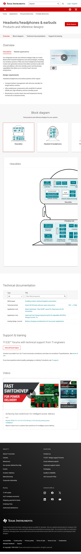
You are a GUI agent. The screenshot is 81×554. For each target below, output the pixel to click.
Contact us (47, 454)
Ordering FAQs (7, 504)
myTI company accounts (11, 496)
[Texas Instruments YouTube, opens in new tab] (60, 500)
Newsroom (6, 461)
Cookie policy (18, 540)
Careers (5, 458)
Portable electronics (42, 14)
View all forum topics (12, 348)
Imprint (19, 543)
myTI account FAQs (49, 476)
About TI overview (9, 454)
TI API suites (7, 492)
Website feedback (8, 543)
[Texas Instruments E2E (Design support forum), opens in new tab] (52, 500)
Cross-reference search (51, 461)
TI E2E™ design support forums (53, 458)
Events (5, 469)
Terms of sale (40, 540)
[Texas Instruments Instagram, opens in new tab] (44, 493)
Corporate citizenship (10, 480)
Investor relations (8, 473)
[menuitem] (70, 9)
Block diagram (71, 24)
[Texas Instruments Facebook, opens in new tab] (52, 493)
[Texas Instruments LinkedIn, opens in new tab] (44, 500)
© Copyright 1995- (10, 547)
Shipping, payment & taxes (11, 500)
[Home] (14, 3)
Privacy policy (29, 540)
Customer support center (51, 465)
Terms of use (52, 540)
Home (5, 14)
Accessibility (7, 540)
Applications (13, 14)
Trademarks (62, 540)
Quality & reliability (49, 473)
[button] (5, 9)
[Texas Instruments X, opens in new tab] (60, 493)
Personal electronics (26, 14)
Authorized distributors (10, 508)
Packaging (46, 469)
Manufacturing (8, 476)
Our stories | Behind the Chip (12, 465)
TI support (55, 360)
